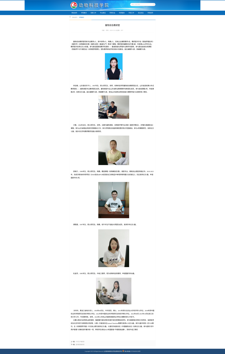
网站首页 (74, 13)
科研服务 (122, 13)
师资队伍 (112, 13)
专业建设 (103, 13)
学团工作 (131, 13)
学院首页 (150, 13)
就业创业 (141, 13)
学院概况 (84, 13)
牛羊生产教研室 (80, 341)
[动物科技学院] (92, 9)
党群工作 (93, 13)
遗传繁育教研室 (80, 344)
